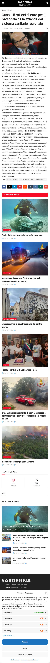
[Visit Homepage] (24, 3)
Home (4, 10)
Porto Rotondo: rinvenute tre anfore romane (22, 235)
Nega (25, 648)
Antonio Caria (12, 179)
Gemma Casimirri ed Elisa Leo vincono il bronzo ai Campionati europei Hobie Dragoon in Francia (30, 538)
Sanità (10, 10)
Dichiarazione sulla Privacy (29, 660)
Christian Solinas (26, 179)
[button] (46, 593)
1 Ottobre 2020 (7, 28)
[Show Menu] (3, 3)
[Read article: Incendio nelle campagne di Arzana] (25, 442)
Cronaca (7, 230)
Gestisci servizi (8, 635)
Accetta (25, 642)
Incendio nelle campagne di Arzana (18, 461)
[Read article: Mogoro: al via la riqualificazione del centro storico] (25, 304)
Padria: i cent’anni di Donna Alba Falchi (19, 370)
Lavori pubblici (10, 319)
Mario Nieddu (40, 179)
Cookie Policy (15, 660)
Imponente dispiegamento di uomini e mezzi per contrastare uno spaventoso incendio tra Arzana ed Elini (24, 416)
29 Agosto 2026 (8, 238)
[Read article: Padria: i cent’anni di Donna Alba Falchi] (25, 350)
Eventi (6, 365)
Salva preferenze (25, 655)
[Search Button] (47, 3)
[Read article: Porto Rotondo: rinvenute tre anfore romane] (25, 215)
